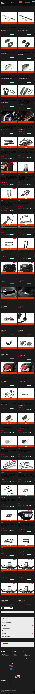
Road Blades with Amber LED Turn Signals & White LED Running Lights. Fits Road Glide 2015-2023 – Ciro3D (25, 525)
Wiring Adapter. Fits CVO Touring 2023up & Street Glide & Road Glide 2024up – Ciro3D (24, 229)
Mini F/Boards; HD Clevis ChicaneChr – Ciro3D (8, 52)
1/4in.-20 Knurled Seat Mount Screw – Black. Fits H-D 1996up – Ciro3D (25, 451)
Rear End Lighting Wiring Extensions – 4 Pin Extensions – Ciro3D (8, 253)
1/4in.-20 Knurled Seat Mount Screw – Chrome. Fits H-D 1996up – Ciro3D (8, 451)
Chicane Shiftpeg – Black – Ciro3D (23, 427)
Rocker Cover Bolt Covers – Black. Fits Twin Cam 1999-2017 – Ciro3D (9, 525)
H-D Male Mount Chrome (5, 428)
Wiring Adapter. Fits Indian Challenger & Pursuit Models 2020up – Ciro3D (24, 203)
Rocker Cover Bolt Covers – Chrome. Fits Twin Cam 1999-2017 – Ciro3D (25, 500)
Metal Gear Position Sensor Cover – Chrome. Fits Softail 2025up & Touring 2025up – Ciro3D (9, 77)
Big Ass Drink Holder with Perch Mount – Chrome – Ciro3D (9, 101)
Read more (9, 72)
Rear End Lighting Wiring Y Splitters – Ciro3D (25, 549)
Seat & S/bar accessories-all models (6, 452)
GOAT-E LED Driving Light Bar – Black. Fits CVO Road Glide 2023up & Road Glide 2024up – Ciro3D (25, 152)
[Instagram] (13, 669)
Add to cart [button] (9, 96)
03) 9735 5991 (27, 3)
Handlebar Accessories (4, 102)
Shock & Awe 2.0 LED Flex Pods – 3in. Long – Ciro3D (24, 404)
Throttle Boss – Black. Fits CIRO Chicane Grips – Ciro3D (8, 353)
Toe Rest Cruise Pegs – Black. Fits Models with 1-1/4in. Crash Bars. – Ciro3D (25, 329)
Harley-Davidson (3, 330)
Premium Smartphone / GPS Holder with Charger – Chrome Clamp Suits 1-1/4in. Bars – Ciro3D (25, 574)
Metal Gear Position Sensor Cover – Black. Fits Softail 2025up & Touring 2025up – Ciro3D (25, 77)
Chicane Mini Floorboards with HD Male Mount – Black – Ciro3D (25, 53)
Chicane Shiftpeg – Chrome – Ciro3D (6, 427)
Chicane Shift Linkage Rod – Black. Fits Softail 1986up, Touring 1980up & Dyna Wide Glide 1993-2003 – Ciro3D (25, 28)
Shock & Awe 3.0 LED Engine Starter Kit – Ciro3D (8, 403)
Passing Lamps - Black (4, 129)
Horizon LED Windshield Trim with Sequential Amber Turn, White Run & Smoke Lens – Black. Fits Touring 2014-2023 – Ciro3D (8, 277)
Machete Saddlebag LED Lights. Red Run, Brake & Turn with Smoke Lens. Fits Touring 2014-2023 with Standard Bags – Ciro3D (25, 127)
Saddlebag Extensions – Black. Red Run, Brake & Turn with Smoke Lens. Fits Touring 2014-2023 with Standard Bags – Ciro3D (8, 152)
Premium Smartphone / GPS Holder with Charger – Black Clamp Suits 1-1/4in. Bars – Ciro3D (9, 574)
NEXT (11, 607)
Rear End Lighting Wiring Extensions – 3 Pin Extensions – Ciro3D (25, 253)
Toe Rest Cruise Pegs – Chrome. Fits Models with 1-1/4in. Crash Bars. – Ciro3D (9, 329)
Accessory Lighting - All (21, 129)
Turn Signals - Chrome (21, 280)
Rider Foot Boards (4, 53)
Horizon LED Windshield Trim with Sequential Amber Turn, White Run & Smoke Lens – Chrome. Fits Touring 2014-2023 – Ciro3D (25, 277)
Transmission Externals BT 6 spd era (6, 78)
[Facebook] (11, 669)
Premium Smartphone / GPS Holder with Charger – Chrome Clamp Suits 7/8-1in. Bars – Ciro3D (25, 598)
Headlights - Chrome (21, 153)
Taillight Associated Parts (21, 180)
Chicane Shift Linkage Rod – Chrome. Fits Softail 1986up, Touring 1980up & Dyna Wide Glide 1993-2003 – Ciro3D (8, 28)
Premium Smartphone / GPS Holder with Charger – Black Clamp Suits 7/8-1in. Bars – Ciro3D (9, 598)
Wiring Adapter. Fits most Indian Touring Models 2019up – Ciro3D (9, 229)
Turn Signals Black (20, 104)
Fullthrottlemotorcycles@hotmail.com (8, 685)
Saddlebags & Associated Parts (5, 154)
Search (20, 2)
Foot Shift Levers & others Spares (6, 30)
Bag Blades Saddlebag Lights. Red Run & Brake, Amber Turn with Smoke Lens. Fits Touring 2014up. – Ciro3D (8, 500)
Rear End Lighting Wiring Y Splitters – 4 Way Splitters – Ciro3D (8, 550)
